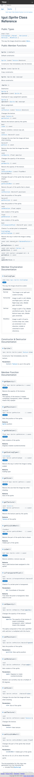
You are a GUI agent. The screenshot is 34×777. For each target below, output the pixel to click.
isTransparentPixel (8, 225)
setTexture (5, 110)
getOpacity (5, 163)
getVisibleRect (6, 183)
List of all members (28, 12)
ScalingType (5, 36)
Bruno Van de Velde (28, 775)
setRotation (5, 208)
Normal (14, 36)
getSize (4, 145)
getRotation (5, 216)
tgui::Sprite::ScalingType (19, 280)
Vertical (4, 37)
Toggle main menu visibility (2, 5)
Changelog (16, 773)
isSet (3, 126)
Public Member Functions (17, 12)
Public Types (8, 12)
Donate (3, 773)
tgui (2, 9)
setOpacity (5, 155)
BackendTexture (24, 241)
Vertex (18, 248)
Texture (15, 60)
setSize (4, 135)
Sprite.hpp (17, 767)
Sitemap (22, 773)
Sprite (10, 9)
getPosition (5, 200)
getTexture (5, 118)
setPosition (5, 192)
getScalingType (6, 233)
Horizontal (23, 36)
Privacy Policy (9, 773)
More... (28, 41)
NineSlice (13, 37)
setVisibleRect (6, 171)
